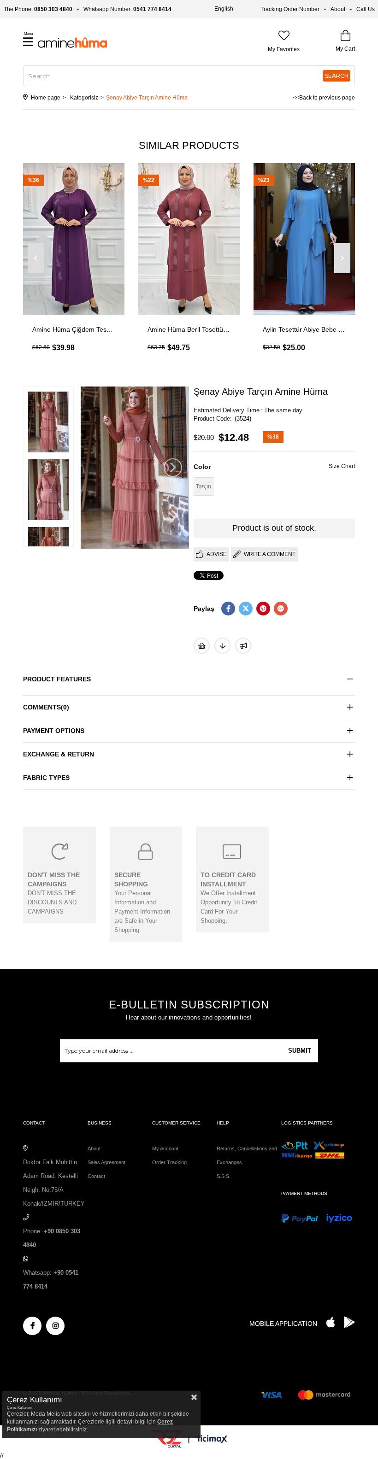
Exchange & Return (58, 754)
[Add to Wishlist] (202, 646)
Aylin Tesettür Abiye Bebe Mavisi (304, 329)
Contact (96, 1176)
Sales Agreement (106, 1162)
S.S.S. (223, 1176)
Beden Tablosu (342, 467)
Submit (299, 1050)
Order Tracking (169, 1162)
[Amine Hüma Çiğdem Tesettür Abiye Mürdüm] (73, 239)
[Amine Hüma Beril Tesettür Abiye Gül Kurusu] (189, 239)
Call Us (365, 9)
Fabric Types (46, 777)
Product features (57, 679)
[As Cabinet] (243, 646)
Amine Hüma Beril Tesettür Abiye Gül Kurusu (189, 329)
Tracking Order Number (289, 9)
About (338, 9)
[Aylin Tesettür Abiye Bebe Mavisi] (304, 239)
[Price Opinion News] (222, 646)
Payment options (53, 730)
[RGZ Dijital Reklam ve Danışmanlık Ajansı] (167, 1438)
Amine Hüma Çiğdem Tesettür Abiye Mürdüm (73, 329)
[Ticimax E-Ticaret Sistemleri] (211, 1440)
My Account (165, 1148)
